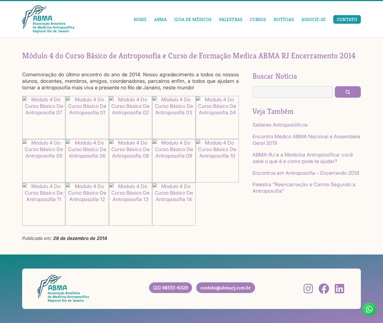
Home (140, 19)
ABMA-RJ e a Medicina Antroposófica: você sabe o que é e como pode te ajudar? (302, 158)
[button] (348, 92)
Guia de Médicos (193, 19)
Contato (347, 19)
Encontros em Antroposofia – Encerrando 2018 (305, 173)
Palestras (230, 19)
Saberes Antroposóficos (280, 125)
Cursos (258, 19)
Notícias (284, 19)
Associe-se (313, 19)
